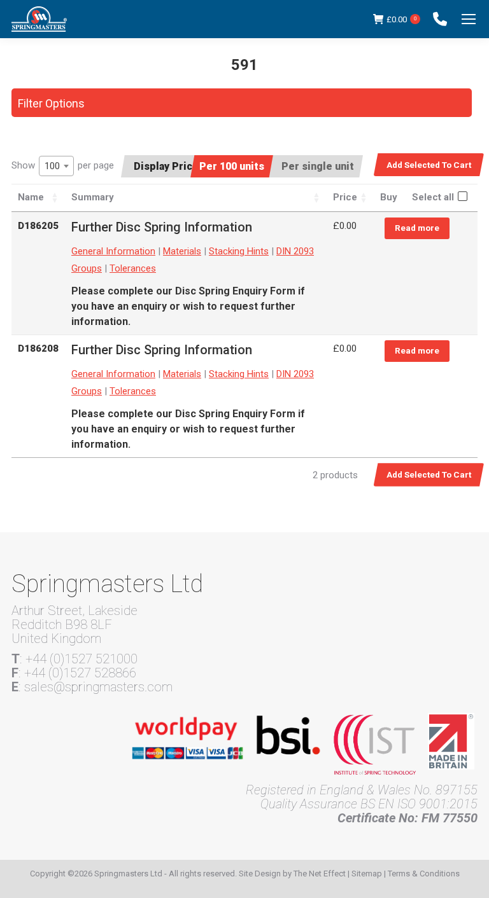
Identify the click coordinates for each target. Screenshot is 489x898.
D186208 (38, 348)
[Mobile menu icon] (469, 19)
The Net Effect (320, 873)
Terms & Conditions (424, 873)
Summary (92, 197)
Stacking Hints (239, 251)
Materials (182, 251)
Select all (433, 197)
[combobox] (56, 166)
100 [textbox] (52, 166)
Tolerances (133, 268)
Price (345, 197)
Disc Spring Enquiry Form (235, 291)
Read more (417, 228)
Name (31, 197)
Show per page (62, 166)
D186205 (38, 225)
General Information (113, 251)
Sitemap (366, 873)
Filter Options (51, 103)
